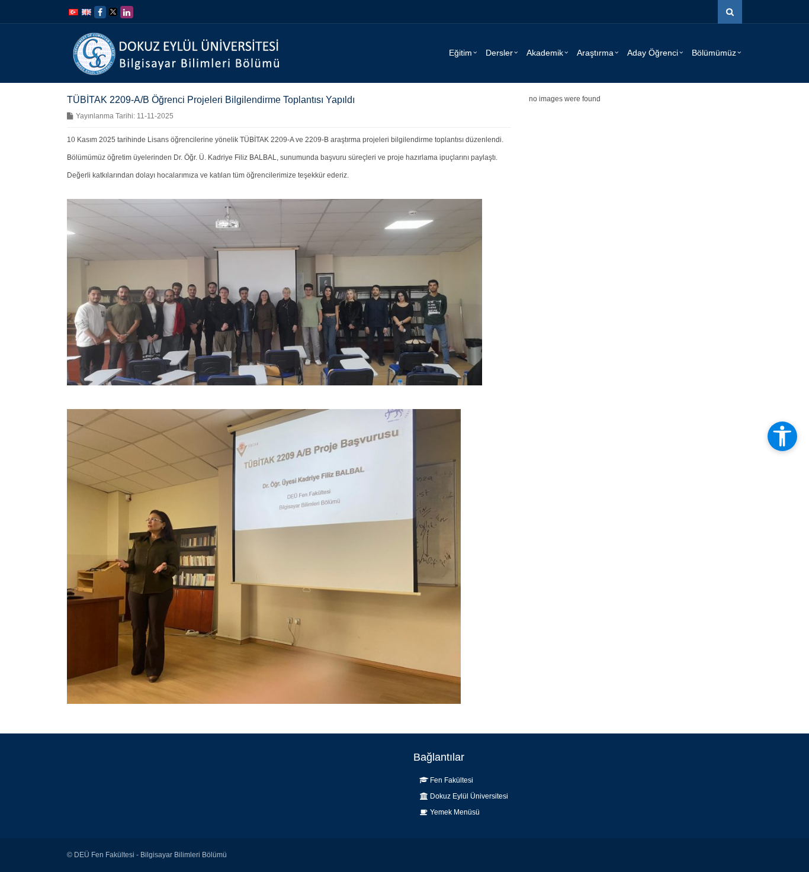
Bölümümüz (714, 52)
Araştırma (595, 52)
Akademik (545, 52)
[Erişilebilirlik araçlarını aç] (782, 436)
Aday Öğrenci (652, 52)
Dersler (499, 52)
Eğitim (460, 52)
